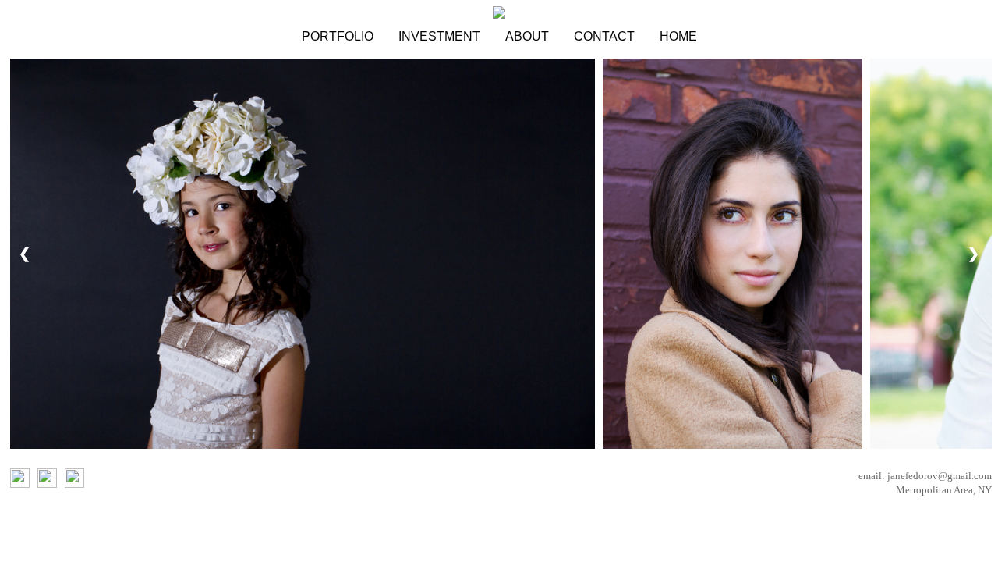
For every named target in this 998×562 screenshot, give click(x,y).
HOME (678, 36)
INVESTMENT (439, 36)
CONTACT (604, 36)
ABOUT (527, 36)
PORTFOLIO (337, 36)
